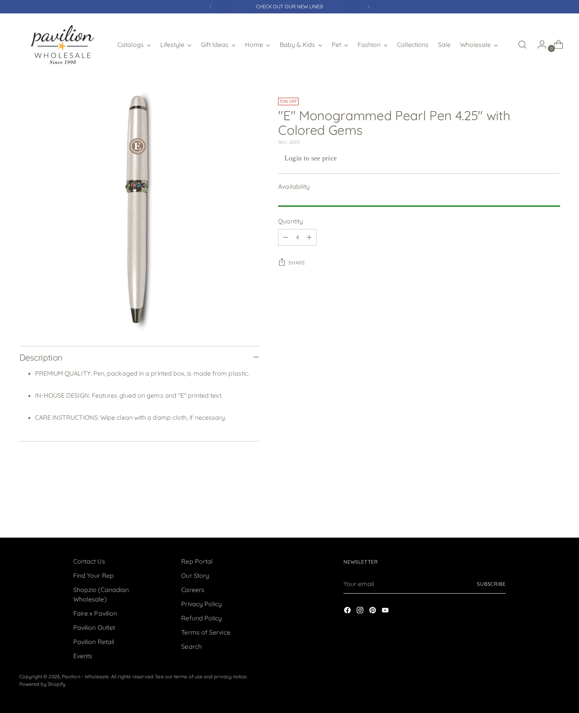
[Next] (368, 6)
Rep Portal (197, 561)
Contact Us (89, 561)
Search (191, 646)
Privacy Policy (201, 604)
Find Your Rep (93, 575)
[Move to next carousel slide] (553, 510)
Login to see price (310, 158)
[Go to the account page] (539, 44)
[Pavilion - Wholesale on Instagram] (361, 611)
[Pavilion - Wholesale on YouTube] (386, 611)
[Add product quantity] (309, 237)
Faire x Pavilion (95, 613)
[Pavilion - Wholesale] (62, 44)
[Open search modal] (522, 44)
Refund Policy (201, 618)
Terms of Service (205, 632)
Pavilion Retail (93, 642)
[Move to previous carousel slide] (535, 511)
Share (296, 263)
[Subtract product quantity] (285, 237)
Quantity (290, 221)
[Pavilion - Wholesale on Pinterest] (373, 611)
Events (82, 656)
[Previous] (210, 6)
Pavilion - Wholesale (85, 676)
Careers (192, 590)
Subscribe (491, 584)
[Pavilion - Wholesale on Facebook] (348, 611)
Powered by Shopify (42, 684)
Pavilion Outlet (94, 627)
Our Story (195, 575)
